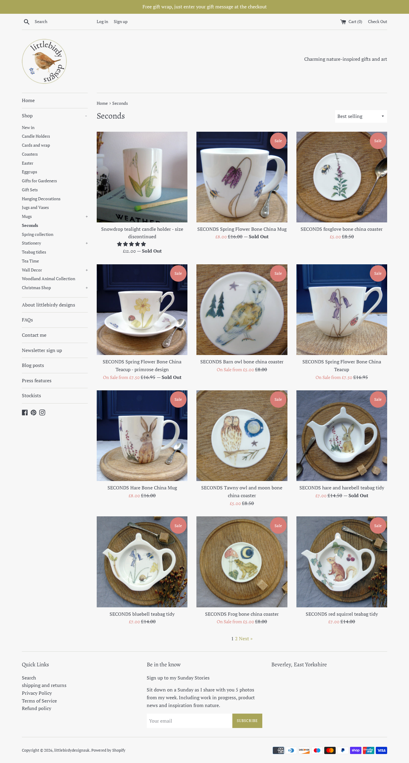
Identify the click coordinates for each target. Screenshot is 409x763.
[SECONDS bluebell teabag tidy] (142, 561)
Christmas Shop (55, 287)
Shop (54, 115)
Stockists (31, 395)
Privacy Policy (37, 693)
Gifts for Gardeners (39, 180)
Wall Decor (55, 270)
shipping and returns (44, 685)
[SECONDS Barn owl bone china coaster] (241, 309)
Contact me (34, 335)
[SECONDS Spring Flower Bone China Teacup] (341, 309)
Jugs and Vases (35, 207)
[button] (132, 244)
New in (28, 127)
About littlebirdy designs (48, 304)
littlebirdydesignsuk (72, 750)
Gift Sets (30, 189)
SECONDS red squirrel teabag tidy (342, 614)
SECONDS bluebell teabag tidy (142, 614)
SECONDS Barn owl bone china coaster (242, 361)
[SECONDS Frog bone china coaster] (241, 561)
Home (28, 100)
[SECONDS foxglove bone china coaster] (341, 177)
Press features (36, 380)
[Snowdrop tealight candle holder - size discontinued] (142, 177)
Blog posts (33, 365)
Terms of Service (39, 700)
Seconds (30, 225)
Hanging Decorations (41, 198)
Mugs (55, 216)
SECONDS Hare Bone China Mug (142, 487)
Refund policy (36, 708)
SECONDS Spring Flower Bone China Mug (242, 229)
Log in (102, 21)
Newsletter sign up (42, 350)
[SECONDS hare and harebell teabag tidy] (341, 435)
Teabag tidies (34, 252)
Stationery (55, 243)
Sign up (121, 21)
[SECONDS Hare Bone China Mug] (142, 435)
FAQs (27, 319)
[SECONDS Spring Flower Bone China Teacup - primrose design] (142, 309)
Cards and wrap (36, 145)
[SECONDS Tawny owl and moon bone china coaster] (241, 435)
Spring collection (37, 234)
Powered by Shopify (108, 750)
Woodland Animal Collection (48, 278)
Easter (27, 163)
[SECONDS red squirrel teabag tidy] (341, 561)
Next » (246, 638)
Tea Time (30, 261)
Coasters (30, 154)
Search (29, 677)
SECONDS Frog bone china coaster (242, 614)
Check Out (377, 21)
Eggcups (29, 172)
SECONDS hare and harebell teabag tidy (341, 487)
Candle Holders (36, 136)
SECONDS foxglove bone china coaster (342, 229)
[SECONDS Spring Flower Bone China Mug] (241, 177)
